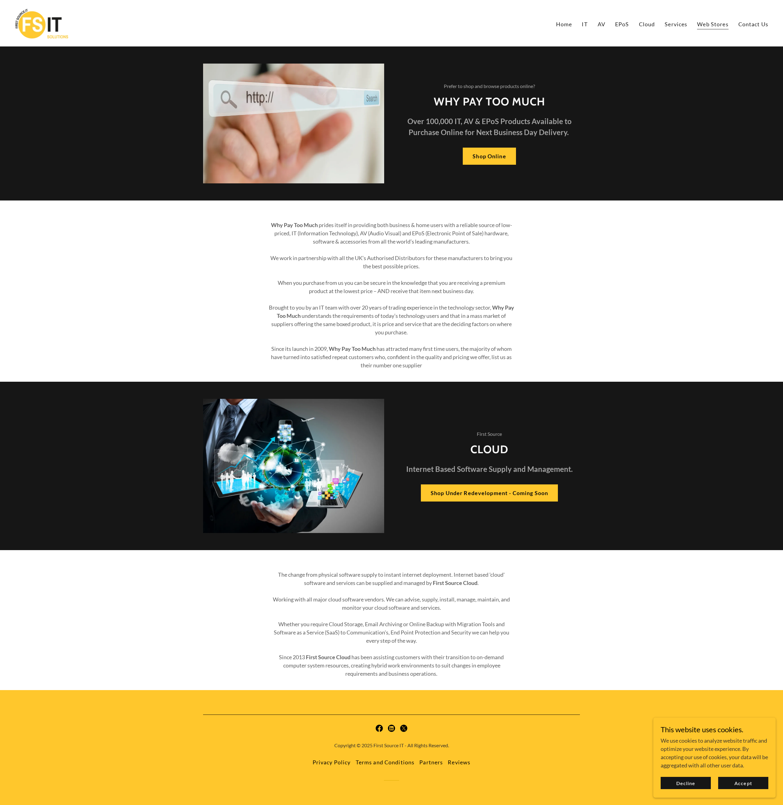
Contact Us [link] (753, 24)
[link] (42, 22)
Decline (685, 783)
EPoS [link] (622, 24)
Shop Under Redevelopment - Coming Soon (489, 493)
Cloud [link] (647, 24)
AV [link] (601, 24)
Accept (743, 783)
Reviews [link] (459, 762)
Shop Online (489, 156)
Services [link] (676, 24)
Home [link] (564, 24)
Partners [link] (431, 762)
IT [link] (585, 24)
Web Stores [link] (712, 24)
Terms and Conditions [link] (385, 762)
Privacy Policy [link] (332, 762)
